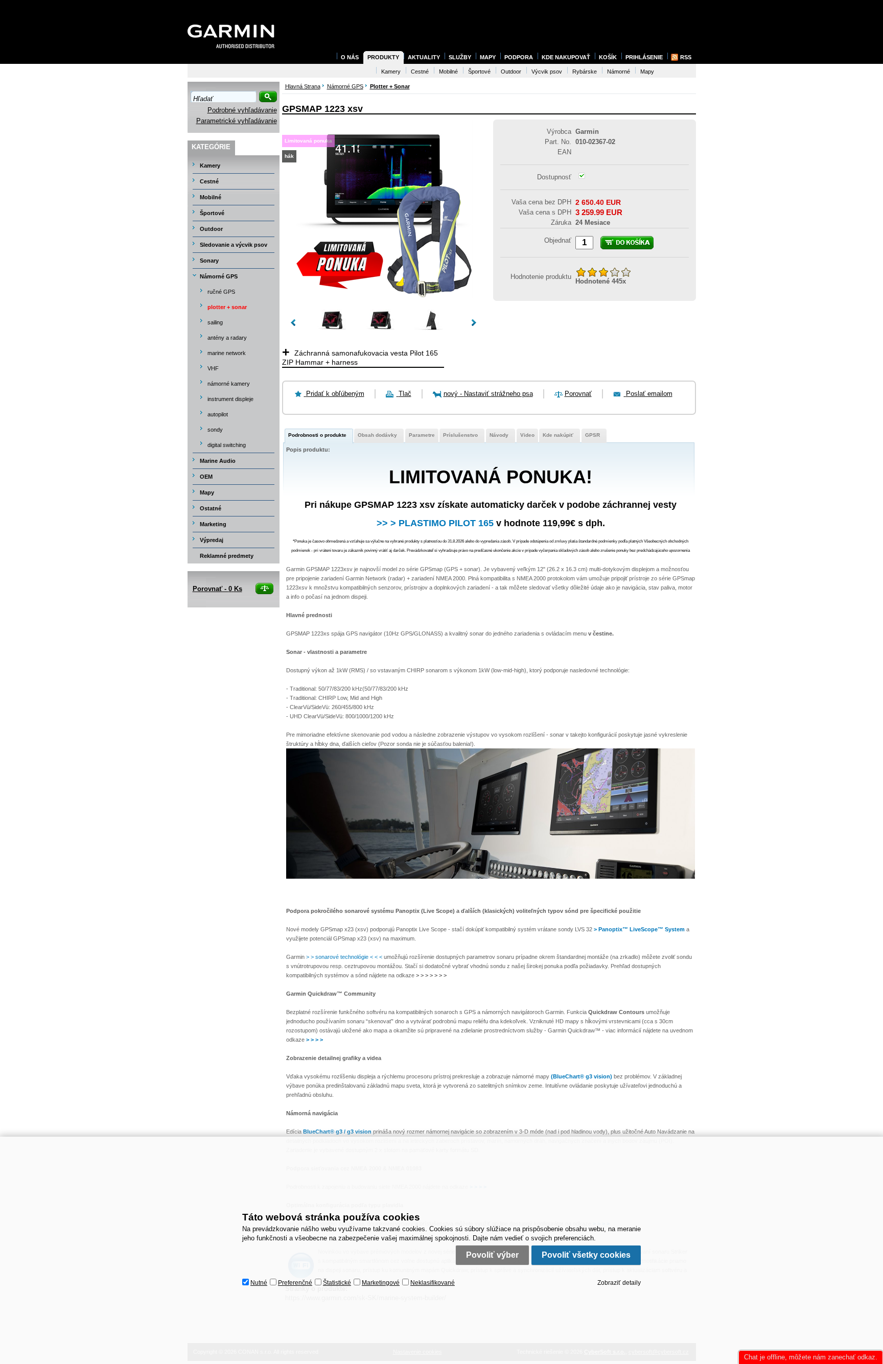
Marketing (213, 524)
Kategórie (211, 147)
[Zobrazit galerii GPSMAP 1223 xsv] (383, 296)
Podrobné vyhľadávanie (242, 110)
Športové (212, 213)
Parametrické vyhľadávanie (236, 121)
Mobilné (210, 197)
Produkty (383, 57)
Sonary (209, 260)
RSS (685, 57)
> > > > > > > (431, 975)
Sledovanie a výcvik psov (233, 245)
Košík (608, 57)
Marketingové (381, 1282)
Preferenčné (295, 1282)
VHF (213, 368)
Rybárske (584, 71)
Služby (460, 57)
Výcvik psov (546, 71)
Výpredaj (211, 540)
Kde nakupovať (566, 57)
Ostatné (210, 508)
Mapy (207, 492)
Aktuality (424, 57)
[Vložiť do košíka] (627, 242)
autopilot (217, 414)
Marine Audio (218, 461)
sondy (215, 430)
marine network (226, 353)
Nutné (258, 1282)
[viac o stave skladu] (581, 176)
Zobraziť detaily (619, 1282)
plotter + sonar (227, 307)
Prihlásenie (644, 57)
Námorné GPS (219, 276)
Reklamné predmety (226, 556)
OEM (206, 477)
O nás (350, 57)
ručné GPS (221, 292)
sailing (215, 322)
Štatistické (337, 1282)
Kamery (210, 165)
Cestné (209, 181)
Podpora (518, 57)
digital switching (226, 445)
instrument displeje (230, 399)
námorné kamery (228, 384)
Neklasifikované (432, 1282)
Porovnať (578, 393)
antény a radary (227, 338)
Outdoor (211, 229)
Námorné (618, 71)
